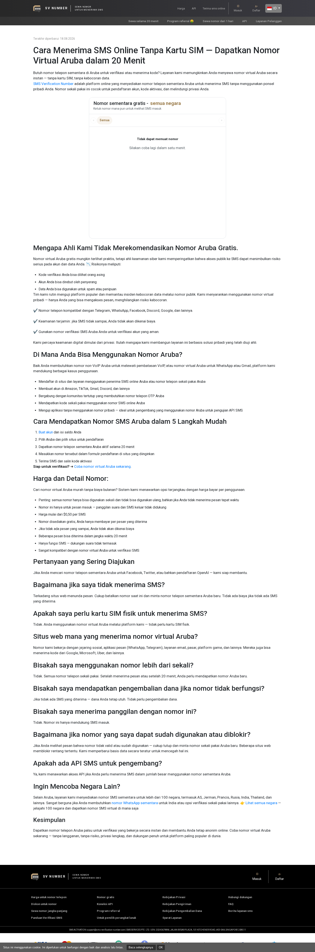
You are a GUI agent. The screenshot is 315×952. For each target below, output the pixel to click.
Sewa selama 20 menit (143, 21)
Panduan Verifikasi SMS (46, 917)
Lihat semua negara (261, 803)
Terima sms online (214, 8)
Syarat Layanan (172, 917)
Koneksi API (105, 904)
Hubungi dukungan (240, 897)
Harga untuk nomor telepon (48, 897)
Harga (181, 8)
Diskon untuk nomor (44, 904)
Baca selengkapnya (141, 947)
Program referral (108, 911)
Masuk (238, 10)
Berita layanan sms (240, 911)
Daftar (256, 10)
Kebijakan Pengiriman (176, 904)
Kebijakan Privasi (173, 897)
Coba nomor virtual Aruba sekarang (102, 466)
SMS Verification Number (53, 84)
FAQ (230, 904)
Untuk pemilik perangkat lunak (116, 917)
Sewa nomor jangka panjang (49, 911)
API (194, 8)
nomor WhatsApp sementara (134, 803)
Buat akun (46, 432)
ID (274, 8)
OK (161, 947)
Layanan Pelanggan (269, 21)
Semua (105, 120)
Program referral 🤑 (180, 21)
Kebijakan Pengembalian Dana (182, 911)
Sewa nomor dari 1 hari (218, 21)
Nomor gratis (105, 897)
